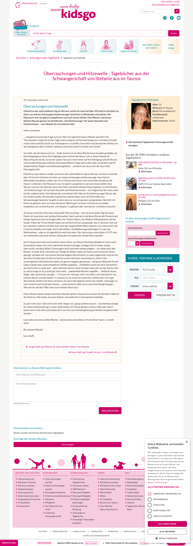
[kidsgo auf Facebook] (172, 18)
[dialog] (167, 491)
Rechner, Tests (28, 473)
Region (134, 269)
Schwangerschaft (79, 473)
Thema (134, 286)
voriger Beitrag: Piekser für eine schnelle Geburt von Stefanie (58, 346)
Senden (174, 33)
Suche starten (162, 233)
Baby (127, 473)
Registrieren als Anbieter (165, 5)
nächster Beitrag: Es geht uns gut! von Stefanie (91, 352)
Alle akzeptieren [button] (167, 523)
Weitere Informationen (158, 482)
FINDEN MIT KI (165, 295)
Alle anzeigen (67, 444)
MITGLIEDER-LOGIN (170, 1)
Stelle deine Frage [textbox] (42, 33)
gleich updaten (79, 543)
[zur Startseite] (75, 13)
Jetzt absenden (110, 410)
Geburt (101, 473)
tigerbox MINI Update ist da (58, 543)
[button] (167, 486)
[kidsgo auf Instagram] (165, 18)
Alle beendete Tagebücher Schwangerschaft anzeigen (150, 144)
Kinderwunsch (50, 473)
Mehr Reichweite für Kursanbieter (109, 543)
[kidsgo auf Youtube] (179, 18)
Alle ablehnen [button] (167, 531)
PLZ (137, 277)
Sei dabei (131, 543)
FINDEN (139, 295)
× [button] (186, 442)
